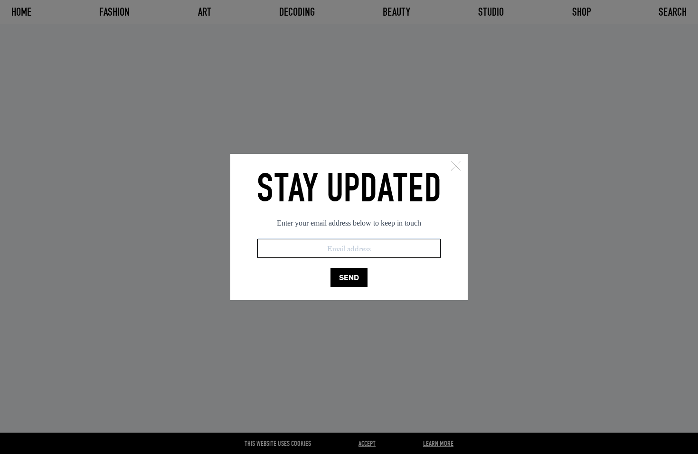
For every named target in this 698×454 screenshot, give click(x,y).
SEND (349, 277)
